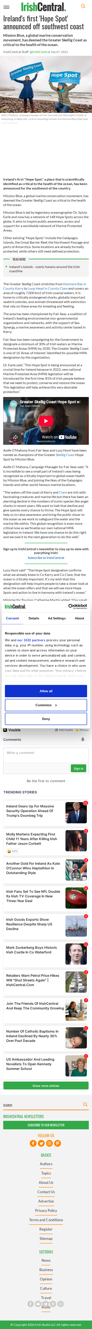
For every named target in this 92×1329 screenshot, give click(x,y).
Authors (46, 1164)
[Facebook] (33, 1143)
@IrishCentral (40, 52)
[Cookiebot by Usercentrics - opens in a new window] (68, 606)
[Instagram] (49, 1143)
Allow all (46, 691)
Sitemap (46, 1238)
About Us (46, 1182)
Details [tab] (34, 618)
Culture (46, 1288)
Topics (46, 1173)
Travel (46, 1297)
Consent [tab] (12, 618)
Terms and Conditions (46, 1220)
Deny (46, 719)
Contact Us (46, 1192)
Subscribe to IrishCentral (46, 558)
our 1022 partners (31, 640)
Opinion (46, 1279)
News (46, 1260)
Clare (63, 492)
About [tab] (79, 618)
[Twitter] (41, 1143)
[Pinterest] (57, 1143)
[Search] (83, 6)
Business (46, 1269)
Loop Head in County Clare (48, 288)
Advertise (46, 1201)
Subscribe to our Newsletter (46, 1125)
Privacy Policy (46, 1210)
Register (46, 1229)
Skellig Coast (65, 455)
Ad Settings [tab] (57, 618)
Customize (44, 705)
